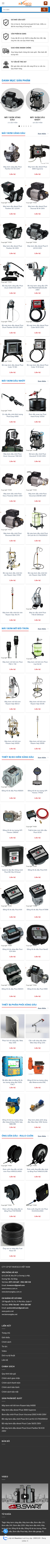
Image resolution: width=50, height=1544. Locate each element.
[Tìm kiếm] (44, 9)
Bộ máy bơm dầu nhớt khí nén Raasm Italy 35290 (37, 574)
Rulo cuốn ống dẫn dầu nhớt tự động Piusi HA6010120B (37, 1170)
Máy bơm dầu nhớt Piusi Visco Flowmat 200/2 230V (12, 495)
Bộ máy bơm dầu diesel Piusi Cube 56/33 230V (37, 326)
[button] (25, 1496)
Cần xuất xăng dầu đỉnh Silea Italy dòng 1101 (37, 1042)
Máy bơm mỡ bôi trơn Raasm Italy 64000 (13, 742)
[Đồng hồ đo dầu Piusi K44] (12, 895)
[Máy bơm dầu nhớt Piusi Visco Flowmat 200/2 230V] (12, 479)
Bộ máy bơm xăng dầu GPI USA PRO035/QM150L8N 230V (38, 288)
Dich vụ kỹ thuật (8, 1356)
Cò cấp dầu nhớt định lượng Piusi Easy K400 (12, 415)
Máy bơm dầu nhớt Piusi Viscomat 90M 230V (12, 534)
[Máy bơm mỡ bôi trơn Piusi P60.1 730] (12, 648)
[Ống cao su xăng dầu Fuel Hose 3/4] (12, 1234)
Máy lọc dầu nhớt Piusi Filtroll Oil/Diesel (37, 614)
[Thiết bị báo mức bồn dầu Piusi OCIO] (37, 816)
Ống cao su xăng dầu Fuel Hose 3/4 (12, 1250)
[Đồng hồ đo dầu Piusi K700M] (37, 895)
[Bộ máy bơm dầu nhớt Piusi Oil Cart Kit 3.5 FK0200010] (37, 519)
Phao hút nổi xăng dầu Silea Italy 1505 (12, 1042)
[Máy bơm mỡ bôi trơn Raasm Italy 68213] (12, 687)
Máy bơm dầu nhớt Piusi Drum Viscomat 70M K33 (12, 455)
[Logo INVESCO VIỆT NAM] (25, 3)
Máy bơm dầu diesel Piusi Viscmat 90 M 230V (37, 207)
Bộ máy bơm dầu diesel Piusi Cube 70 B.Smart (37, 366)
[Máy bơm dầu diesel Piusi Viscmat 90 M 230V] (37, 192)
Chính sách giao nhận (11, 1378)
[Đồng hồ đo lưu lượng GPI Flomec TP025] (37, 776)
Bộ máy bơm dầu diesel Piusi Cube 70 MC (12, 366)
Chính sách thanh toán (11, 1383)
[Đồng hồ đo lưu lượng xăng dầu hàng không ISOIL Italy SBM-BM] (12, 1106)
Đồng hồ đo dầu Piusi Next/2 (37, 949)
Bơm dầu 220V (19, 1525)
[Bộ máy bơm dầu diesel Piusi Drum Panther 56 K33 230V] (12, 311)
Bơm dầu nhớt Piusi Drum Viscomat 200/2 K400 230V (24, 1414)
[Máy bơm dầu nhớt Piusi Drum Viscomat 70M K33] (12, 440)
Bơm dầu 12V (39, 1522)
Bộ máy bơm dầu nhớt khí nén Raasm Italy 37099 (12, 574)
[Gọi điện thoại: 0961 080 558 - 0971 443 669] (5, 1531)
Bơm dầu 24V (7, 1525)
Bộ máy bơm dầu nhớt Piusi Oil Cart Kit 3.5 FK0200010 (37, 534)
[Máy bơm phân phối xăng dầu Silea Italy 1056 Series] (37, 1106)
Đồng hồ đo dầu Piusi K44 (12, 910)
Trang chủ (6, 1333)
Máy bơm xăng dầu (14, 1522)
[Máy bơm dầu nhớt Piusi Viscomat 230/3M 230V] (37, 479)
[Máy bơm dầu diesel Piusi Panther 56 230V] (12, 232)
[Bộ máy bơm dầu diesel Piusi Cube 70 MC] (12, 351)
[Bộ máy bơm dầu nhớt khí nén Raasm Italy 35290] (37, 559)
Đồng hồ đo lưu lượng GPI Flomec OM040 (12, 831)
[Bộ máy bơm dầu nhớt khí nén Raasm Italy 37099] (12, 559)
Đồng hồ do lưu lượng (33, 1528)
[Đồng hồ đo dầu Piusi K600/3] (12, 974)
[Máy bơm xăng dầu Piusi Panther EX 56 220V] (12, 152)
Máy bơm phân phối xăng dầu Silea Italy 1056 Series (37, 1121)
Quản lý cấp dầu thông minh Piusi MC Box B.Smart (12, 871)
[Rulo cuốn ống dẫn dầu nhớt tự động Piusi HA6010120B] (37, 1155)
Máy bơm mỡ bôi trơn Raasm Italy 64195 (38, 703)
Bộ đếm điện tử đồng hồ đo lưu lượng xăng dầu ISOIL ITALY (12, 1082)
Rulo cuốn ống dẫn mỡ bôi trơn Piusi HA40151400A (12, 1170)
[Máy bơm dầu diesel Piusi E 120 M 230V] (37, 232)
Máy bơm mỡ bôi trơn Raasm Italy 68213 (13, 703)
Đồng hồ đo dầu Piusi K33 (37, 870)
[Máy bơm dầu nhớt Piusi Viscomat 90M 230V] (12, 519)
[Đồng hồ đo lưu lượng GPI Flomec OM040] (12, 816)
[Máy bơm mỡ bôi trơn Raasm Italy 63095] (37, 727)
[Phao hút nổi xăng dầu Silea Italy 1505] (12, 1026)
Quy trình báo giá (9, 1374)
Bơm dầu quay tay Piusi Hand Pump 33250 (37, 415)
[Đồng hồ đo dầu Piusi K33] (37, 856)
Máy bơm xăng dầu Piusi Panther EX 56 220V (12, 168)
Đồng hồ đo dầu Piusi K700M (37, 910)
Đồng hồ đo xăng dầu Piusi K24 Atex (12, 950)
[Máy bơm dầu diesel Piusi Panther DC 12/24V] (12, 192)
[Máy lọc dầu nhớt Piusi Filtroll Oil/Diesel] (37, 598)
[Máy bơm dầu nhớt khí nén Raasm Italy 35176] (12, 598)
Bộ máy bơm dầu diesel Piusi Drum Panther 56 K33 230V (12, 326)
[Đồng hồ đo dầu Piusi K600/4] (12, 776)
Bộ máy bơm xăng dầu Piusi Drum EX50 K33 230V (12, 287)
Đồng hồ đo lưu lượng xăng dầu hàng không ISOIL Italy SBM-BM (12, 1122)
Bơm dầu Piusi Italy (20, 1531)
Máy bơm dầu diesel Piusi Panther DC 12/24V (12, 207)
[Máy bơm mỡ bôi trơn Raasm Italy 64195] (37, 687)
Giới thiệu (6, 1337)
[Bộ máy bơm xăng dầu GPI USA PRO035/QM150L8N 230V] (37, 271)
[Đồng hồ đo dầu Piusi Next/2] (37, 935)
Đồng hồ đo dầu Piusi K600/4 (12, 791)
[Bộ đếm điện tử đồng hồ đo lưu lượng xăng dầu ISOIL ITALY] (12, 1066)
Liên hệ (5, 1360)
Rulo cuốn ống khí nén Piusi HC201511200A (37, 1210)
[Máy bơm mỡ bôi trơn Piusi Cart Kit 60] (37, 648)
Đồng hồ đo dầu (18, 1528)
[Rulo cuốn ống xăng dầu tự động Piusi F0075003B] (12, 1194)
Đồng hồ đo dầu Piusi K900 (37, 989)
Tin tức (4, 1347)
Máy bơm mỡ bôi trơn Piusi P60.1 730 (13, 663)
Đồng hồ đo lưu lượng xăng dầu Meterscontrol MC (37, 1081)
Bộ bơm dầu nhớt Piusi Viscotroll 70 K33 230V (37, 455)
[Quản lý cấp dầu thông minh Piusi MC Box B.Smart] (12, 856)
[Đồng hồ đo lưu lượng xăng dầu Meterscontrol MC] (37, 1066)
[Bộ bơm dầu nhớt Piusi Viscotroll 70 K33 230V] (37, 440)
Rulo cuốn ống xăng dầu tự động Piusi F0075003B (13, 1210)
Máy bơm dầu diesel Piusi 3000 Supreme (37, 168)
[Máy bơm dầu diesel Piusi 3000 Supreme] (37, 152)
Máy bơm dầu (27, 1522)
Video (4, 1351)
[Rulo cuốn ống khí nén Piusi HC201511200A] (37, 1194)
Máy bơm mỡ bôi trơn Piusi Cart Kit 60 (38, 663)
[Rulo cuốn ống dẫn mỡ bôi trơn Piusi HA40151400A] (12, 1155)
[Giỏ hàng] (46, 3)
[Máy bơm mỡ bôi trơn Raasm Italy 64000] (12, 727)
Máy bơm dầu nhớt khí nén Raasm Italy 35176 (13, 614)
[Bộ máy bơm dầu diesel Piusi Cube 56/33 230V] (37, 311)
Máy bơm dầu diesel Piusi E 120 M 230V (37, 247)
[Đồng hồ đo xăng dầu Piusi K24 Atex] (12, 935)
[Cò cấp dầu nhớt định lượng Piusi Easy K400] (12, 400)
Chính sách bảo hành (10, 1387)
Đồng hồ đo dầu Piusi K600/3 (12, 989)
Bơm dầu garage (35, 1531)
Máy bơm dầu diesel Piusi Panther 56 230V (12, 247)
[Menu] (3, 3)
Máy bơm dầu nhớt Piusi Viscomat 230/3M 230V (37, 495)
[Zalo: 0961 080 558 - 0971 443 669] (5, 1538)
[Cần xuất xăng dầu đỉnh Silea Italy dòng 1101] (37, 1026)
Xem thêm (42, 134)
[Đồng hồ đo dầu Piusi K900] (37, 974)
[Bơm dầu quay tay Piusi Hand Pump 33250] (37, 400)
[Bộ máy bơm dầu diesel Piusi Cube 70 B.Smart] (37, 351)
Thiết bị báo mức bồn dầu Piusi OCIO (37, 831)
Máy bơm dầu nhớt (33, 1525)
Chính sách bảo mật (10, 1392)
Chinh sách (6, 1342)
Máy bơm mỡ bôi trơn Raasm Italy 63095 (38, 742)
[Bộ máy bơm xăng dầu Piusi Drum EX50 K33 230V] (12, 271)
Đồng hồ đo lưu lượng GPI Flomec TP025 (37, 792)
